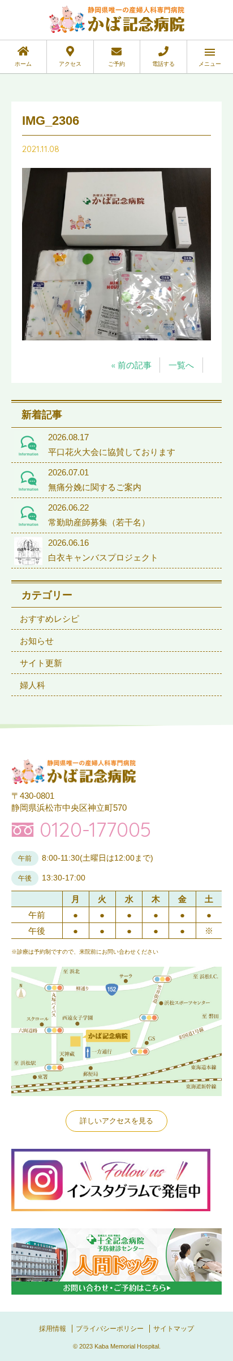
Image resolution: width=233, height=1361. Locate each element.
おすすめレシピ (49, 618)
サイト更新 (41, 663)
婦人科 (32, 685)
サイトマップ (173, 1329)
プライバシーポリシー (110, 1329)
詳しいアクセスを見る (116, 1120)
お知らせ (37, 641)
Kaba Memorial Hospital (126, 1346)
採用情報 (52, 1329)
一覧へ (181, 365)
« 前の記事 (131, 365)
